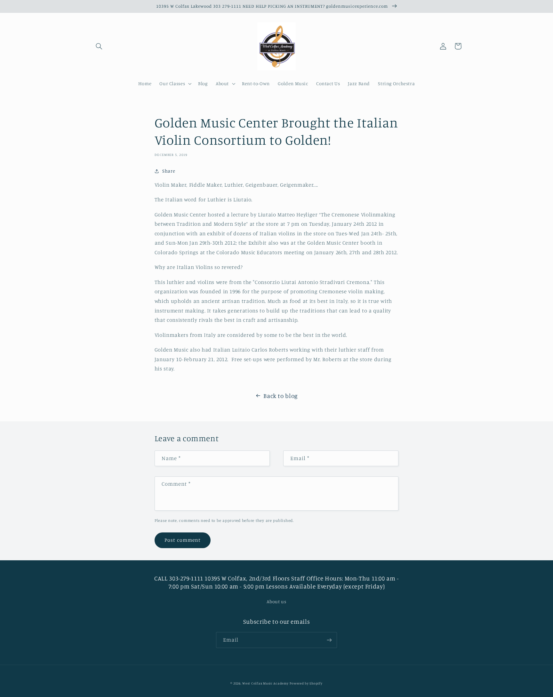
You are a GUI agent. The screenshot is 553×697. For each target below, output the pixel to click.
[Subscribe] (329, 640)
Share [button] (168, 171)
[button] (99, 46)
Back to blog (280, 395)
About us (276, 601)
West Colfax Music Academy (265, 683)
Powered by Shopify (306, 683)
